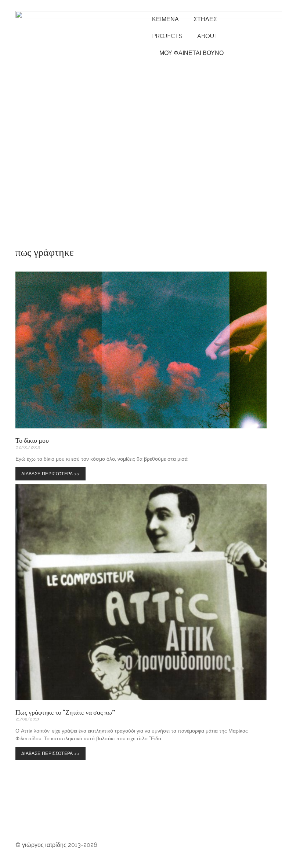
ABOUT (207, 36)
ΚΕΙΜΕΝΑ (165, 19)
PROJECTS (167, 36)
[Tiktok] (143, 816)
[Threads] (104, 816)
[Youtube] (44, 816)
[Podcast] (84, 816)
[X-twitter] (183, 816)
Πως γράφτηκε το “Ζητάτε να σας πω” (65, 712)
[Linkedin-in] (163, 816)
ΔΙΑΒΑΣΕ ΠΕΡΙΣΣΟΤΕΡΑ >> (52, 471)
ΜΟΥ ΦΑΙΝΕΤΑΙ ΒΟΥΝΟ (190, 52)
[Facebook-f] (124, 816)
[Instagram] (24, 816)
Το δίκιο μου (32, 440)
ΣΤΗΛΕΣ (205, 19)
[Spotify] (64, 816)
